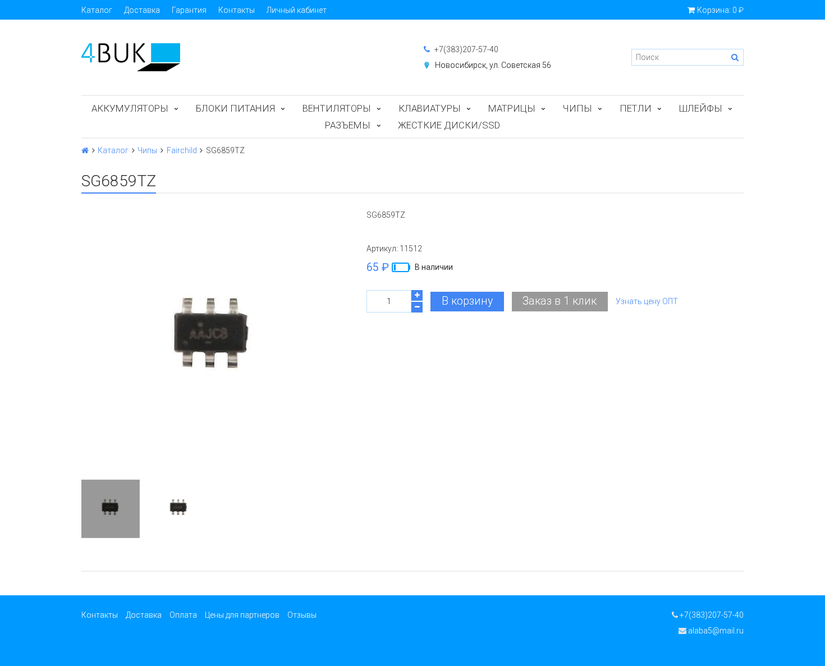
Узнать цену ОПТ (647, 301)
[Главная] (85, 150)
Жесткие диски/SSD (449, 125)
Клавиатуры (429, 108)
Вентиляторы (336, 108)
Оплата (183, 614)
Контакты (236, 10)
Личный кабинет (297, 10)
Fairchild (182, 150)
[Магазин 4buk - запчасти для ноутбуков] (241, 57)
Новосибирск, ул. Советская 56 (493, 65)
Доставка (142, 10)
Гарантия (189, 10)
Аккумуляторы (129, 108)
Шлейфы (700, 108)
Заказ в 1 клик (559, 301)
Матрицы (511, 108)
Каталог (96, 10)
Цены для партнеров (242, 614)
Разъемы (347, 125)
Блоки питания (235, 108)
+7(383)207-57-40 (465, 49)
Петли (636, 108)
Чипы (577, 108)
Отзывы (302, 614)
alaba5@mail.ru (715, 630)
